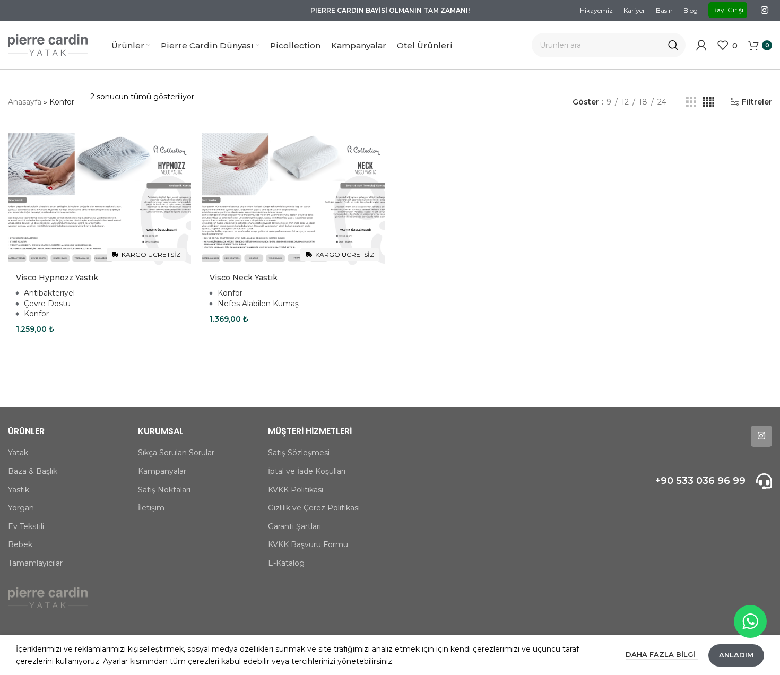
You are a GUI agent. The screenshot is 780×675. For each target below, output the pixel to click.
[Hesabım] (701, 45)
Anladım (736, 655)
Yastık (18, 490)
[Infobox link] (683, 481)
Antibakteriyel (49, 293)
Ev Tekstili (26, 526)
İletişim (151, 508)
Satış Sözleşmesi (299, 452)
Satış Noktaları (164, 490)
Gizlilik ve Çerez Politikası (314, 508)
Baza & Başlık (32, 471)
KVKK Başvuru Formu (308, 544)
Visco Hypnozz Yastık (57, 277)
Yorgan (21, 508)
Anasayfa (24, 102)
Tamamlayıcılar (35, 563)
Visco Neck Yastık (244, 277)
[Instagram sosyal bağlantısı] (765, 10)
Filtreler (757, 102)
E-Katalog (286, 563)
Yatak (18, 452)
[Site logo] (48, 44)
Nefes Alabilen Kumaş (258, 303)
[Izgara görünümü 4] (708, 102)
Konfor (36, 313)
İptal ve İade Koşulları (306, 471)
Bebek (20, 544)
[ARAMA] (673, 45)
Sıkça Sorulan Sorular (176, 452)
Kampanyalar (162, 471)
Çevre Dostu (47, 303)
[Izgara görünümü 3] (691, 102)
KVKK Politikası (295, 490)
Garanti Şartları (294, 526)
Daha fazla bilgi (662, 654)
